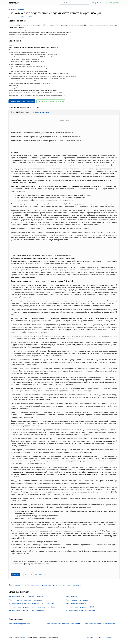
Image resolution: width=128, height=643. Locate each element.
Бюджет (21, 9)
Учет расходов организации (77, 600)
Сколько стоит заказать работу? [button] (51, 101)
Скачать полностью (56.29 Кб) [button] (22, 101)
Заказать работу (112, 3)
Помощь (100, 3)
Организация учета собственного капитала (25, 596)
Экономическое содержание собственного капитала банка (32, 607)
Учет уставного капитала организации (99, 624)
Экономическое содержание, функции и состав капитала (31, 603)
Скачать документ (42, 112)
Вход (94, 3)
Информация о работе (44, 585)
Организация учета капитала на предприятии (26, 610)
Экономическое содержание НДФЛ (80, 607)
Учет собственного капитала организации (25, 600)
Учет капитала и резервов (76, 603)
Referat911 (22, 637)
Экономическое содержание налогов (80, 610)
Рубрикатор (12, 9)
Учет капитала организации (19, 624)
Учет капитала (71, 596)
